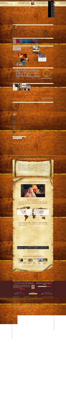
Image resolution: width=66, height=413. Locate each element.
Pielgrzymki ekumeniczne (5, 393)
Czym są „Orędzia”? (6, 304)
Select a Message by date (16, 141)
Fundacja (36, 297)
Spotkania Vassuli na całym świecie (6, 392)
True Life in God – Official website (6, 355)
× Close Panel (1, 354)
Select (3, 309)
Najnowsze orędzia (6, 312)
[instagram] (49, 293)
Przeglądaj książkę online (5, 329)
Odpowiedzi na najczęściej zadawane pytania (7, 349)
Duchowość (5, 365)
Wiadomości (4, 340)
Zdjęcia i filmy (4, 407)
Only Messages (20, 139)
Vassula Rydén (4, 345)
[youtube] (42, 293)
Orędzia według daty (6, 310)
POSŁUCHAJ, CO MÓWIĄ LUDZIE (47, 98)
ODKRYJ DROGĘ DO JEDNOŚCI (46, 78)
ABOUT (2, 344)
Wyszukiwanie (5, 315)
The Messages (4, 303)
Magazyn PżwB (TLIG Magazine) (6, 406)
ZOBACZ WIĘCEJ (33, 251)
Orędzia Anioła (5, 311)
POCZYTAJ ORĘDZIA (41, 171)
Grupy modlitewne (4, 336)
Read (4, 305)
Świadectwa (2, 343)
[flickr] (47, 293)
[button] (33, 154)
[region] (33, 149)
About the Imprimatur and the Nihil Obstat (48, 297)
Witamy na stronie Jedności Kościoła (5, 342)
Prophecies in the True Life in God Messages (8, 380)
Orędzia (2, 302)
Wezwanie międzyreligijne (5, 338)
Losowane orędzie (6, 314)
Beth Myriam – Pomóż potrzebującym (6, 337)
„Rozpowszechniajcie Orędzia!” (6, 339)
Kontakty (4, 350)
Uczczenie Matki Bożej (6, 319)
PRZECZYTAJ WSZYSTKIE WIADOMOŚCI (33, 266)
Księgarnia (4, 327)
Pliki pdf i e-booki (4, 328)
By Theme (4, 317)
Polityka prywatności (27, 297)
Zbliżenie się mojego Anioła (5, 346)
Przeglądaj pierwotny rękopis (6, 330)
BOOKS (2, 326)
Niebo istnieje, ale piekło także (6, 331)
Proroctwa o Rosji (6, 379)
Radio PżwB (4, 405)
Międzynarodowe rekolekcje (5, 335)
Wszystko (15, 139)
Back (5, 308)
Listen (4, 306)
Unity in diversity (6, 318)
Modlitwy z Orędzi (6, 313)
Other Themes (5, 323)
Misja (1, 333)
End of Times (5, 378)
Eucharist (5, 322)
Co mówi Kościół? (6, 366)
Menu (14, 18)
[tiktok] (51, 293)
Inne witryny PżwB (4, 351)
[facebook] (44, 293)
